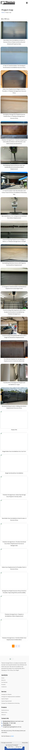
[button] (26, 2)
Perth (12, 736)
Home (3, 12)
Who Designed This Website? (12, 745)
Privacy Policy (25, 742)
